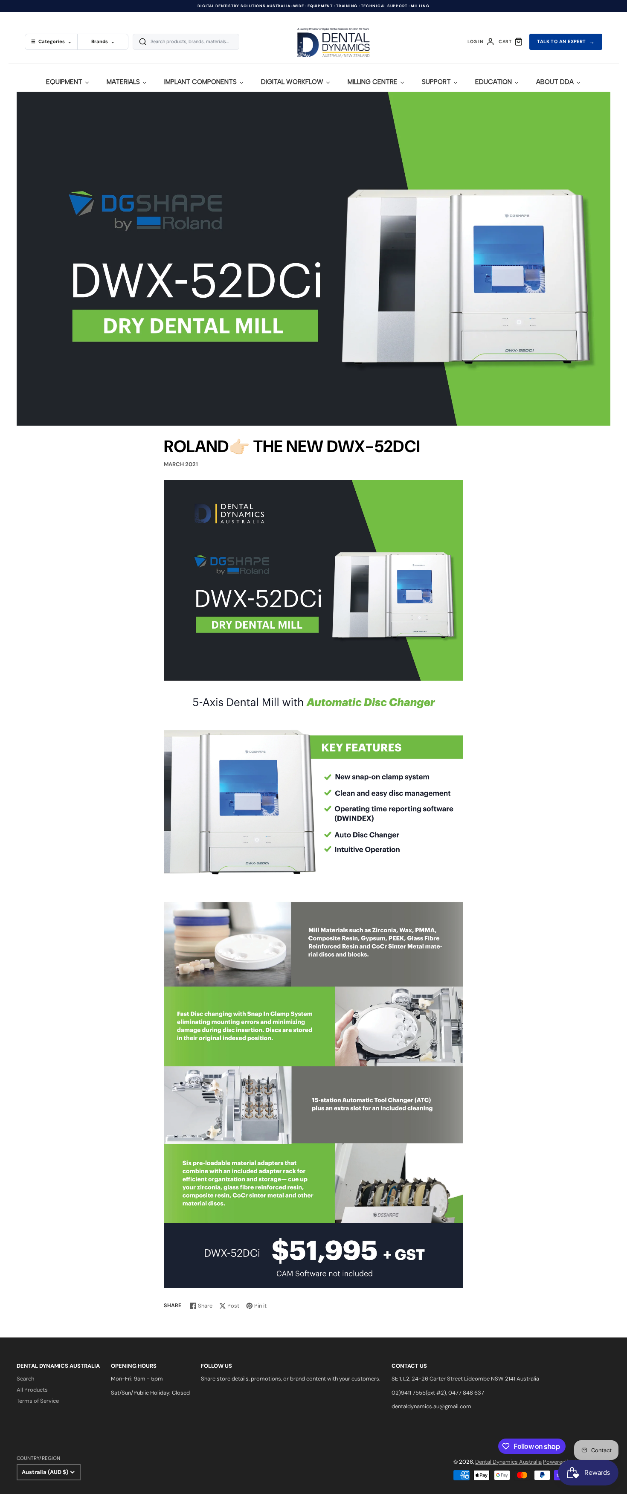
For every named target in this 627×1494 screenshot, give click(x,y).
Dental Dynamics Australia (508, 1461)
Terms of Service (38, 1400)
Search (25, 1378)
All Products (32, 1389)
